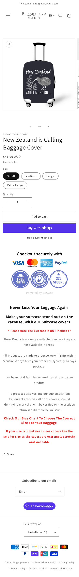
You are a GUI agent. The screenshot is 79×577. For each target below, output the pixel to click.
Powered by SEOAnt (39, 293)
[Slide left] (30, 126)
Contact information (61, 568)
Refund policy (18, 568)
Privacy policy (66, 562)
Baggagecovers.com (23, 562)
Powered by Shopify (45, 562)
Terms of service (37, 568)
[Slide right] (48, 126)
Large (50, 176)
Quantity (8, 194)
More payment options (39, 237)
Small (11, 176)
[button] (8, 15)
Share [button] (11, 454)
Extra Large (15, 185)
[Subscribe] (59, 491)
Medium (31, 176)
